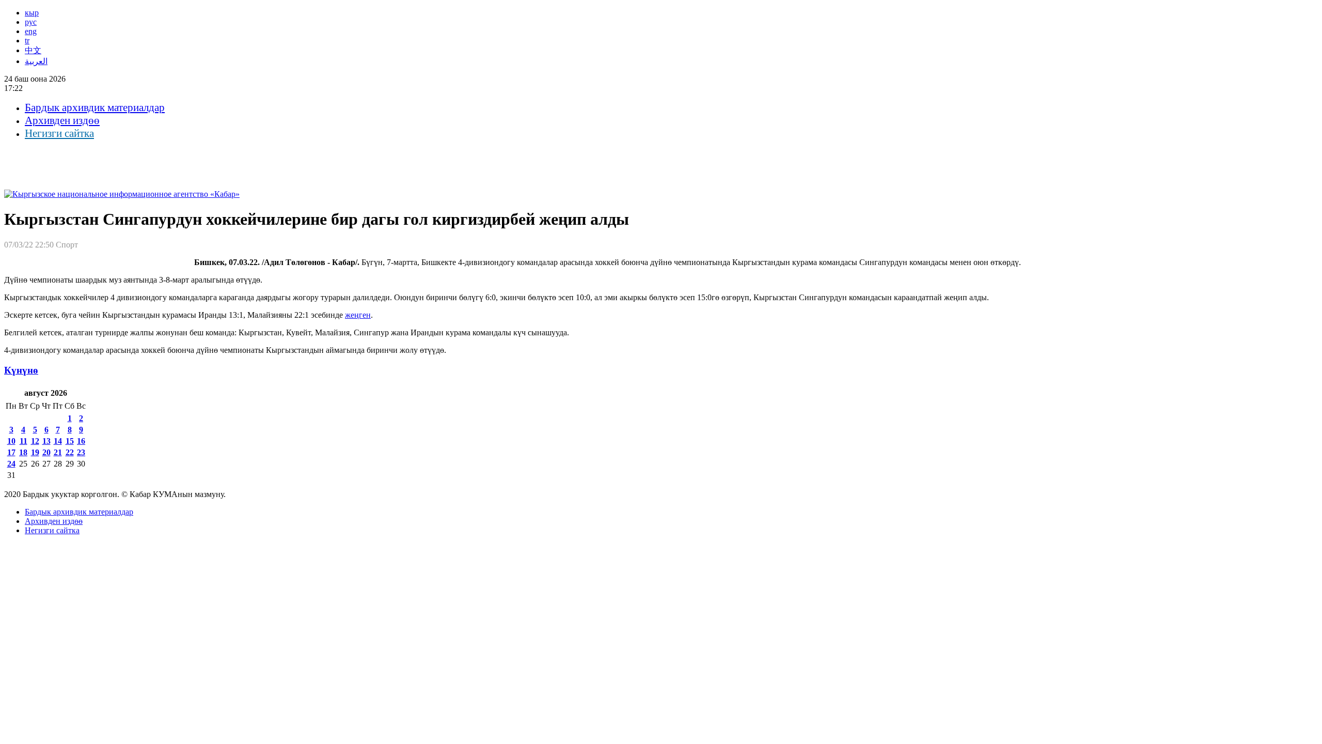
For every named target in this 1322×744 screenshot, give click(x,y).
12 (35, 441)
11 (23, 441)
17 (11, 452)
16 (81, 441)
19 (35, 452)
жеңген (358, 315)
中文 (33, 50)
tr (27, 40)
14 (58, 441)
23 (81, 452)
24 (11, 463)
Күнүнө (21, 370)
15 (70, 441)
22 (70, 452)
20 (46, 452)
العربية (36, 61)
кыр (32, 12)
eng (31, 31)
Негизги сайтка (59, 133)
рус (31, 22)
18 (23, 452)
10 (11, 441)
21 (58, 452)
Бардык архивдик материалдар (95, 107)
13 (46, 441)
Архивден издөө (62, 120)
